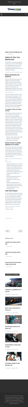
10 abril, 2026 (10, 54)
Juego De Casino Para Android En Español (13, 72)
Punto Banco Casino (9, 209)
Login (14, 3)
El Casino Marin (8, 161)
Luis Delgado (7, 294)
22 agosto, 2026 (14, 312)
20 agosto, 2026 (14, 368)
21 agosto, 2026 (14, 331)
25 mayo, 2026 (9, 246)
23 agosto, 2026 (14, 294)
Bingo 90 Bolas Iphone (9, 92)
